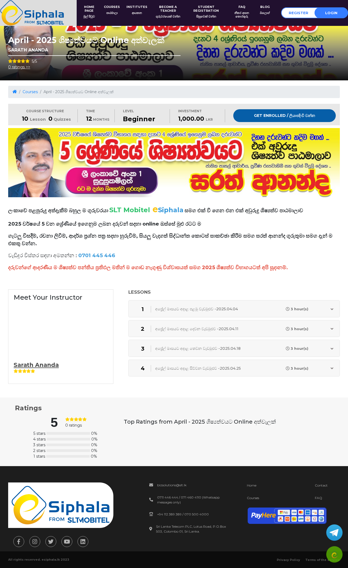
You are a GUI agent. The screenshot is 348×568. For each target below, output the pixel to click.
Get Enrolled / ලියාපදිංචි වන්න (284, 115)
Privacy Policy (288, 560)
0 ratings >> (19, 67)
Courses (30, 91)
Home (251, 485)
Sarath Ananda (36, 365)
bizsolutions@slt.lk (172, 485)
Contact (321, 485)
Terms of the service (322, 560)
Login (331, 13)
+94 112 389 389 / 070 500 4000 (183, 514)
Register (298, 13)
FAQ (318, 498)
